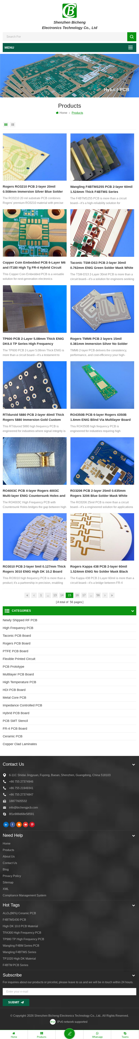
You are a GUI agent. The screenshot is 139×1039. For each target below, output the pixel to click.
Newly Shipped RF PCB (20, 620)
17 (84, 595)
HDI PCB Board (14, 690)
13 (55, 595)
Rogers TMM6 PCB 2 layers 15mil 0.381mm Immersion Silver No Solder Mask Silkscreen (99, 341)
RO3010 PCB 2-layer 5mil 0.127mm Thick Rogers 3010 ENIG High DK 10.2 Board (34, 569)
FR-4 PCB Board (15, 728)
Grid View (6, 124)
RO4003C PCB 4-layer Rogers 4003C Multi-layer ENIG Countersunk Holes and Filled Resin (34, 493)
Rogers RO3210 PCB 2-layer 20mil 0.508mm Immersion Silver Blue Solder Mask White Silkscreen (33, 189)
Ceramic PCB (12, 736)
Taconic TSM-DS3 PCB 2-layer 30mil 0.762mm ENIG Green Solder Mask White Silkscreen (101, 265)
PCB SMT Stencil (15, 721)
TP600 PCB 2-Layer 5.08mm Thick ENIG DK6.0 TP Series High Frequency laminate (33, 341)
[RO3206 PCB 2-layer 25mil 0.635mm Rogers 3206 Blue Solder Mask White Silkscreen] (102, 461)
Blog (6, 869)
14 (62, 595)
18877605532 (18, 801)
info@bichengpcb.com (23, 807)
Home (63, 112)
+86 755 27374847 (21, 794)
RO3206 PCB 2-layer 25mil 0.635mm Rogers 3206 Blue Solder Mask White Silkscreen (98, 493)
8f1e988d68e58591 (21, 814)
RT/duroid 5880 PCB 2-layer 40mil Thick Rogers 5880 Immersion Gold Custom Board (33, 417)
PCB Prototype (13, 666)
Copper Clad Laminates (20, 744)
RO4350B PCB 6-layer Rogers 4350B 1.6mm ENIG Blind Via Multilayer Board (100, 417)
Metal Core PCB (14, 697)
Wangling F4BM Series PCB (21, 945)
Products (8, 850)
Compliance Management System (24, 895)
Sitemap (8, 882)
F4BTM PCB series (15, 965)
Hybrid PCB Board (16, 713)
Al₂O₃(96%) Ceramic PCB (19, 913)
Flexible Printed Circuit (19, 659)
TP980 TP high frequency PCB (23, 939)
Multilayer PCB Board (18, 674)
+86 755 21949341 (21, 788)
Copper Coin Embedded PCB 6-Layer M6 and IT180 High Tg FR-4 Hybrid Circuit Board (34, 265)
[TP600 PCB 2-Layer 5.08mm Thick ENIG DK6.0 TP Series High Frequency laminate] (35, 309)
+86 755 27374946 (21, 781)
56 (98, 595)
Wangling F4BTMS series (19, 952)
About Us (9, 856)
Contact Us (10, 863)
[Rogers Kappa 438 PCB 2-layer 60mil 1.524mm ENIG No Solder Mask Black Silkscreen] (102, 537)
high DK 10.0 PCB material (20, 926)
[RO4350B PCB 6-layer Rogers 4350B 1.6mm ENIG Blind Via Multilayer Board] (102, 385)
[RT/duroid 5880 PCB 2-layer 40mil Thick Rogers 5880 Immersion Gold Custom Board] (35, 385)
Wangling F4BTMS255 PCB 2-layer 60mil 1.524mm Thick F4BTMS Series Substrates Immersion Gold (101, 189)
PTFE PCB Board (15, 651)
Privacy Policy (12, 875)
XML (6, 888)
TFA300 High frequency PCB (22, 932)
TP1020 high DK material (19, 958)
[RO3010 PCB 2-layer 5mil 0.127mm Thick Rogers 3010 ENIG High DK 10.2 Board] (35, 537)
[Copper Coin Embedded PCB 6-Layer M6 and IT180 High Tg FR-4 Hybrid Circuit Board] (35, 233)
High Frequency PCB (18, 628)
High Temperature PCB (19, 682)
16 (77, 595)
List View (12, 124)
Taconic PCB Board (17, 635)
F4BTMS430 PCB (14, 919)
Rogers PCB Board (16, 643)
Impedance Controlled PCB (22, 705)
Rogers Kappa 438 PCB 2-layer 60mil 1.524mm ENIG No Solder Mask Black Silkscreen (99, 569)
